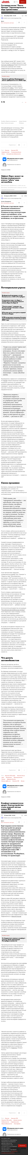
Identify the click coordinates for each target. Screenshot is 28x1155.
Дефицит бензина (11, 779)
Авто (2, 777)
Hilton (12, 88)
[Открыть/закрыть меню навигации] (14, 2)
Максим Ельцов (16, 916)
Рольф (5, 380)
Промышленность (18, 777)
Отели (3, 154)
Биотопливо (9, 777)
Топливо (3, 779)
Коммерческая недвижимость (14, 154)
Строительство (5, 152)
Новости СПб (14, 150)
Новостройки (17, 1124)
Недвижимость (5, 1122)
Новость (7, 150)
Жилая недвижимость (6, 1124)
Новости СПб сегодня (10, 775)
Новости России (21, 775)
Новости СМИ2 (5, 170)
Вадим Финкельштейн (8, 93)
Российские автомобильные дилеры (13, 610)
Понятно (22, 1145)
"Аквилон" (14, 1048)
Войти (23, 2)
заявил (21, 95)
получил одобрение (7, 65)
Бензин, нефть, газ (6, 781)
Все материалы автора (7, 23)
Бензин (22, 781)
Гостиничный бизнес (16, 152)
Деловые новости (18, 1120)
